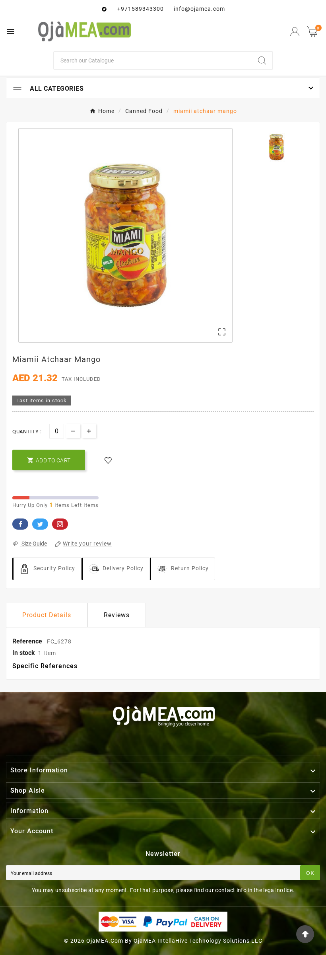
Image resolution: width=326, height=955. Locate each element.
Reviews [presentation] (117, 615)
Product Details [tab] (46, 615)
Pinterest (60, 524)
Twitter (40, 524)
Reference (28, 641)
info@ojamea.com (199, 9)
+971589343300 (140, 9)
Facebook (20, 524)
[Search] (262, 60)
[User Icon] (294, 31)
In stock (23, 653)
